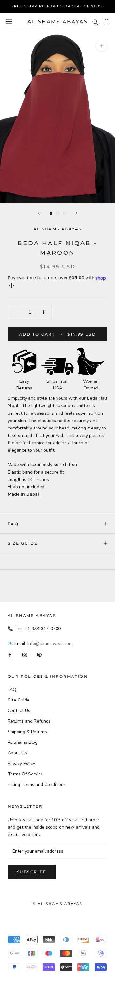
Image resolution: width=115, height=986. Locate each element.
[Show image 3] (64, 213)
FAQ (13, 523)
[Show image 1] (51, 213)
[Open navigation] (9, 21)
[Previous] (39, 213)
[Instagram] (24, 654)
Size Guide (23, 543)
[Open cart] (106, 22)
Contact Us (19, 711)
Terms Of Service (25, 774)
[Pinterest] (39, 654)
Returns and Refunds (29, 721)
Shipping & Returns (27, 732)
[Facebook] (10, 654)
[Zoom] (101, 45)
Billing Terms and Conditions (37, 785)
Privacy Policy (21, 763)
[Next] (76, 213)
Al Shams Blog (23, 742)
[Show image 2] (57, 213)
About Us (17, 753)
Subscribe (32, 872)
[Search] (95, 21)
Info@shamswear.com (50, 643)
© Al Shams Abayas (57, 904)
